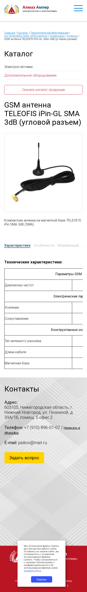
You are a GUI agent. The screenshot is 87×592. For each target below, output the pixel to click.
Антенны (72, 35)
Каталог (22, 32)
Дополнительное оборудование (49, 32)
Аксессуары (57, 35)
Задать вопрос (24, 457)
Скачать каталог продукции (43, 90)
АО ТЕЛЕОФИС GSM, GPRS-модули (25, 35)
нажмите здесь (32, 570)
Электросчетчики (18, 67)
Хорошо (41, 579)
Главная (9, 32)
